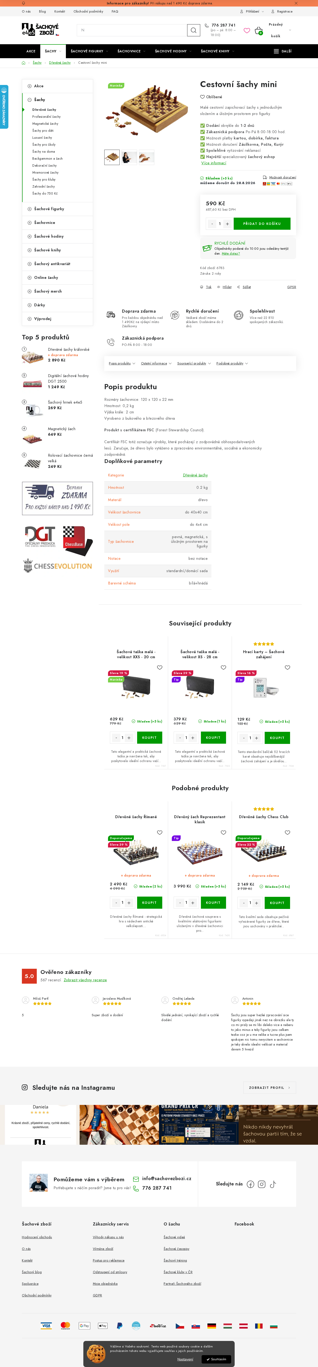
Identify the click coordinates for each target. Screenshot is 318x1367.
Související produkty (191, 363)
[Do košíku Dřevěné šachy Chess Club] (277, 903)
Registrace (284, 11)
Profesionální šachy (46, 116)
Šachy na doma (43, 151)
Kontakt (59, 11)
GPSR (291, 287)
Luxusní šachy (42, 137)
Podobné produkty (230, 363)
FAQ (115, 11)
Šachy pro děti (43, 130)
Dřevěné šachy (44, 109)
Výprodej (42, 318)
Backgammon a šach (47, 158)
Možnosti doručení (282, 177)
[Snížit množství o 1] (212, 224)
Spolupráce (30, 1283)
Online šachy (46, 277)
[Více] (282, 51)
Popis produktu (120, 363)
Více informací (213, 163)
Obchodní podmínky (88, 11)
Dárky (39, 305)
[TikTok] (273, 1184)
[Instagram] (261, 1184)
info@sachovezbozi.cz (166, 1178)
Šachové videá (174, 1237)
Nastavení (185, 1359)
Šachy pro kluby (44, 179)
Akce (39, 86)
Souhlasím (218, 1359)
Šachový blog (32, 1272)
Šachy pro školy (44, 144)
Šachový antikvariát (52, 264)
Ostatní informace (154, 363)
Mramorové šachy (45, 172)
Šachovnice (44, 222)
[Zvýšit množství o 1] (227, 224)
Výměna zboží (103, 1248)
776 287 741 (222, 25)
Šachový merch (48, 291)
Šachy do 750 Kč (45, 193)
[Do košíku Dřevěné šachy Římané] (149, 903)
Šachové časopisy (176, 1248)
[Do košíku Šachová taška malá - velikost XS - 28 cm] (213, 738)
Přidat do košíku (262, 223)
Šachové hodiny (49, 236)
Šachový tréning (175, 1260)
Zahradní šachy (43, 186)
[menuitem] (31, 51)
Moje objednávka (105, 1283)
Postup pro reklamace (109, 1260)
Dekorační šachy (44, 165)
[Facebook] (250, 1184)
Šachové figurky (49, 209)
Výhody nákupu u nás (108, 1237)
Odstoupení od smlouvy (110, 1272)
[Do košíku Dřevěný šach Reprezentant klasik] (213, 903)
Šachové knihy (47, 250)
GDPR (97, 1295)
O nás (26, 11)
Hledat (193, 30)
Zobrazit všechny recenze (85, 980)
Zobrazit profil (266, 1087)
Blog (42, 11)
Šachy (39, 99)
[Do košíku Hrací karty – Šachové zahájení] (277, 738)
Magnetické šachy (45, 123)
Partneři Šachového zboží (182, 1283)
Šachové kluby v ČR (178, 1272)
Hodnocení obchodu (37, 1237)
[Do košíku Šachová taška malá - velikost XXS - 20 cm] (149, 738)
